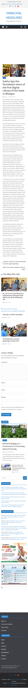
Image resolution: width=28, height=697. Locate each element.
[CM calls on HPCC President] (14, 309)
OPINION (4, 440)
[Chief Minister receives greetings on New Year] (14, 324)
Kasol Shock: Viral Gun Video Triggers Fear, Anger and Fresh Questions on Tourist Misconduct (13, 517)
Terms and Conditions (6, 624)
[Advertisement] (14, 43)
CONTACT (3, 659)
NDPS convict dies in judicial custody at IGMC (14, 268)
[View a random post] (25, 27)
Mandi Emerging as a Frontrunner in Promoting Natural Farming (14, 446)
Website (3, 397)
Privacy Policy (4, 627)
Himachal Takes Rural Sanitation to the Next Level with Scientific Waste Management (18, 467)
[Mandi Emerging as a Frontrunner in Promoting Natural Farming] (14, 431)
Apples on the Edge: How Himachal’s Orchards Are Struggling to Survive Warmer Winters (12, 533)
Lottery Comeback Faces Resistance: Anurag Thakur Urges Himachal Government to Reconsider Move (14, 489)
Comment (4, 362)
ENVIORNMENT (5, 652)
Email (3, 390)
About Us (3, 621)
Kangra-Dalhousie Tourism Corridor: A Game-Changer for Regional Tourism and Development (13, 522)
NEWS (4, 77)
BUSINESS (3, 649)
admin (14, 96)
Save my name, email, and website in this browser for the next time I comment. (12, 408)
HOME (2, 640)
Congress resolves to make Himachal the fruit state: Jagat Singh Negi (14, 263)
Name (3, 383)
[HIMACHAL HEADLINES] (3, 27)
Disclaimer (3, 630)
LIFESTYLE (3, 646)
